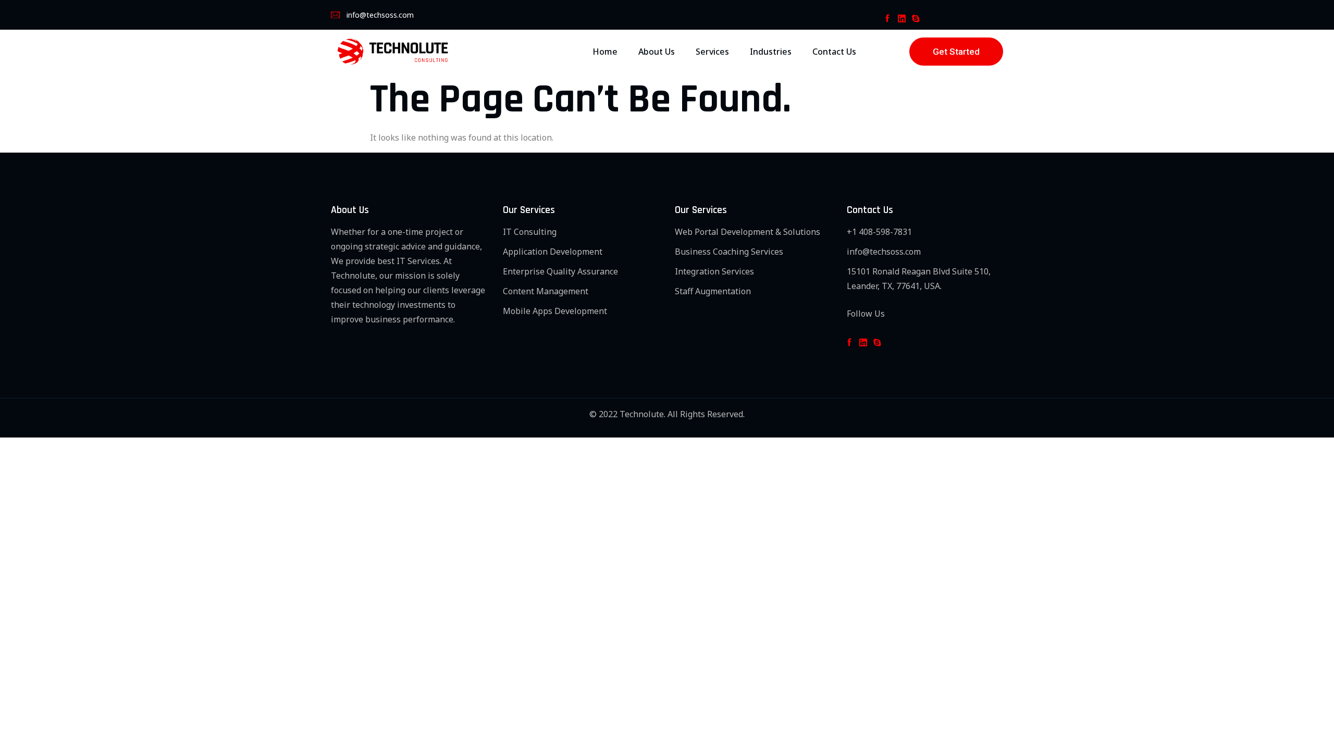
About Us (656, 51)
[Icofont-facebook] (887, 18)
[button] (956, 52)
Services (712, 51)
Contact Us (834, 51)
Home (604, 51)
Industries (771, 51)
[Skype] (916, 18)
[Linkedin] (901, 18)
